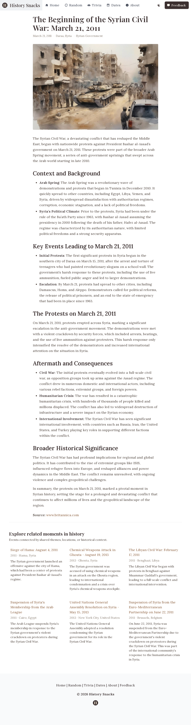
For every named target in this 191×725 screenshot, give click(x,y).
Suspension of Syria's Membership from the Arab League (31, 607)
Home (61, 685)
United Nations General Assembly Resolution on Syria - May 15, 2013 (94, 607)
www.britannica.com (62, 515)
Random (74, 685)
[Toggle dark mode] (158, 5)
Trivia (88, 685)
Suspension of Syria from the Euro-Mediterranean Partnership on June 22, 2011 (152, 607)
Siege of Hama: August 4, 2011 (34, 550)
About (112, 685)
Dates (100, 685)
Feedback (127, 685)
